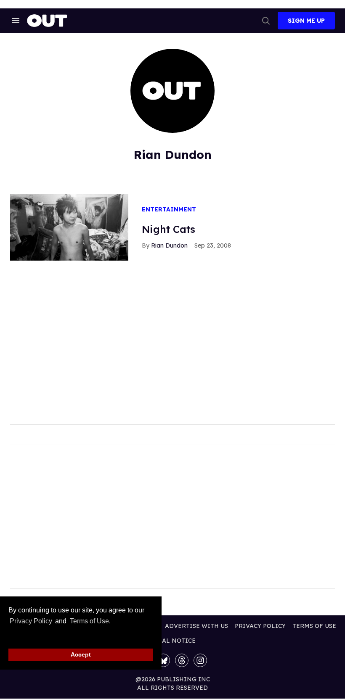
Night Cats (168, 229)
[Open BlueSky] (163, 660)
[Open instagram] (200, 660)
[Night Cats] (69, 227)
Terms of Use (89, 621)
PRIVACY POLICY (260, 626)
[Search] (266, 21)
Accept (81, 654)
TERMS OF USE (314, 626)
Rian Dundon (169, 245)
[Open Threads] (181, 660)
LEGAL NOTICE (173, 640)
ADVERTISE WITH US (196, 626)
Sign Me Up (306, 20)
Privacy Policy (31, 621)
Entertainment (169, 209)
